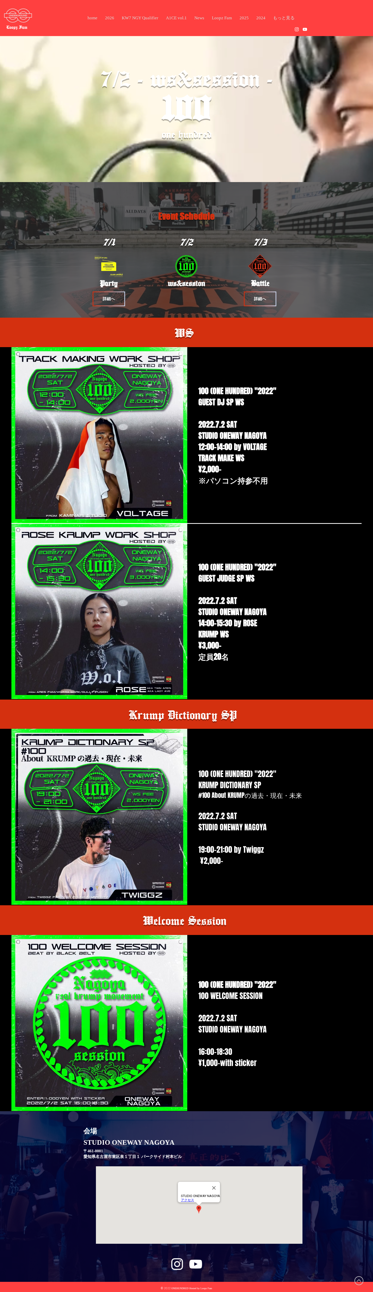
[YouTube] (305, 29)
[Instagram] (296, 29)
